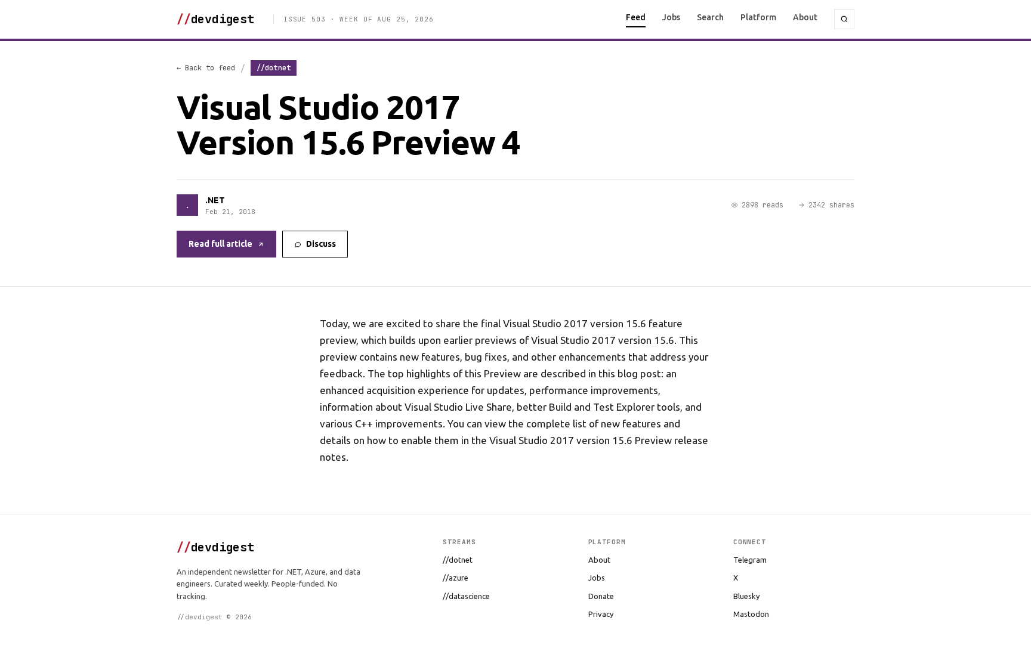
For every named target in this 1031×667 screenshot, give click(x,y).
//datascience (466, 596)
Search (710, 17)
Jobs (671, 17)
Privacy (600, 614)
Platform (758, 17)
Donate (601, 596)
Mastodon (751, 614)
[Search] (844, 19)
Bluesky (746, 596)
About (805, 17)
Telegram (750, 560)
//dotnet (458, 560)
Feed (636, 17)
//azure (455, 577)
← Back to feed (206, 68)
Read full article (220, 244)
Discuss (321, 244)
